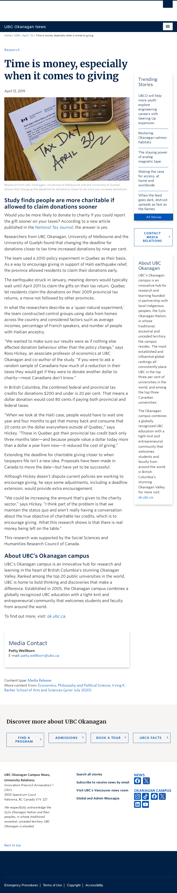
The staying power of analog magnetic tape (153, 156)
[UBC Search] (168, 5)
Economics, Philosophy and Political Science (74, 685)
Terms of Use (52, 885)
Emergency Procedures (21, 885)
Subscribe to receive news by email (102, 782)
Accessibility (94, 885)
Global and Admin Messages (98, 798)
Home (7, 35)
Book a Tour (108, 738)
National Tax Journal (54, 227)
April (25, 35)
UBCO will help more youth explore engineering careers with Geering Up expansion (149, 109)
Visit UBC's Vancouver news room (102, 790)
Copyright (74, 885)
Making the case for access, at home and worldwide (151, 178)
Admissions (66, 738)
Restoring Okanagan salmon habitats (152, 137)
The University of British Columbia (75, 9)
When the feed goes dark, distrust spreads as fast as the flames (153, 202)
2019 (17, 35)
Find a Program (24, 739)
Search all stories (89, 774)
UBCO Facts (150, 738)
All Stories (153, 217)
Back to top (13, 845)
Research (12, 50)
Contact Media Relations (152, 237)
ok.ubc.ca (56, 616)
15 (32, 35)
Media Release (39, 680)
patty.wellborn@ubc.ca (40, 655)
